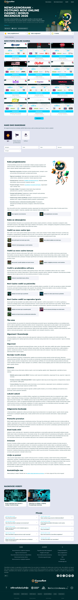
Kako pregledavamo (62, 552)
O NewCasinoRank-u (62, 550)
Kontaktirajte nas (62, 561)
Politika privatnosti (32, 598)
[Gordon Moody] (35, 588)
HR (5, 575)
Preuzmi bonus (15, 56)
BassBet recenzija (15, 58)
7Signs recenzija (15, 95)
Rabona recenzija (62, 58)
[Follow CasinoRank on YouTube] (66, 576)
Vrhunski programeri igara (44, 557)
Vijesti (72, 2)
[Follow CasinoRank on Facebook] (58, 576)
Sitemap (62, 598)
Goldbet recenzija (62, 76)
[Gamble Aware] (58, 588)
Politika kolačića (16, 598)
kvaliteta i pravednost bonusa (31, 180)
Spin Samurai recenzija (15, 76)
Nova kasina (48, 2)
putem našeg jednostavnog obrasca (35, 473)
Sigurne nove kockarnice (21, 552)
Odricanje (62, 559)
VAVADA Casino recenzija (62, 95)
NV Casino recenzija (62, 113)
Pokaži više (38, 118)
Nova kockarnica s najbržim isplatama (21, 550)
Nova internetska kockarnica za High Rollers (21, 555)
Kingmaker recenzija (39, 95)
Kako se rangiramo (62, 555)
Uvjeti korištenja (48, 598)
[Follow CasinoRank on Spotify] (69, 576)
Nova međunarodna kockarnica (44, 555)
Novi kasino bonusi (58, 2)
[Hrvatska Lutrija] (19, 588)
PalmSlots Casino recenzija (15, 113)
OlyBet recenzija (39, 76)
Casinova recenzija (39, 113)
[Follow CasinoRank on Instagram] (61, 576)
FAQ (62, 557)
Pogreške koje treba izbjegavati (44, 550)
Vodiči (66, 2)
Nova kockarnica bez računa (21, 557)
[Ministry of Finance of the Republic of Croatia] (6, 588)
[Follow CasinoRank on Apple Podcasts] (72, 576)
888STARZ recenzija (39, 58)
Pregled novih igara (44, 552)
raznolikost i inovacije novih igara (32, 184)
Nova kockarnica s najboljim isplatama (21, 559)
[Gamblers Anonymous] (44, 588)
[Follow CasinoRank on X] (64, 576)
